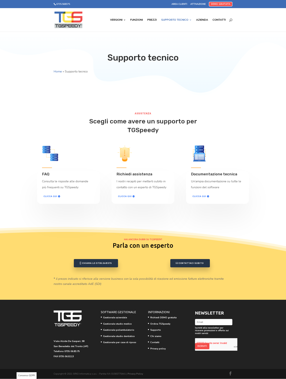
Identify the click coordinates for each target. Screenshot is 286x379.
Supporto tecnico (174, 20)
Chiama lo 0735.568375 (97, 263)
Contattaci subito (191, 263)
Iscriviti (202, 346)
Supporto (155, 330)
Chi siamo (155, 336)
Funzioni (136, 20)
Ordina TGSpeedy (160, 323)
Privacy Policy (135, 373)
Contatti (219, 20)
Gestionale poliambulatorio (118, 330)
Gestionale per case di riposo (119, 342)
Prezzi (152, 20)
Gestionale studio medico (117, 323)
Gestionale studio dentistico (119, 336)
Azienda (202, 20)
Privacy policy (158, 348)
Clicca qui (50, 196)
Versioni (116, 20)
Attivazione (198, 4)
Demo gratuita (220, 4)
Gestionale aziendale (115, 317)
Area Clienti (179, 4)
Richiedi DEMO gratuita (163, 317)
